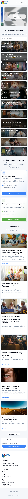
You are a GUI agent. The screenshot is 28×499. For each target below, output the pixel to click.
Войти (22, 2)
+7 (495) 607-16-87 (6, 473)
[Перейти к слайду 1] (11, 24)
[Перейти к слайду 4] (15, 24)
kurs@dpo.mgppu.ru (6, 476)
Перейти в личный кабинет (14, 446)
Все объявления (13, 434)
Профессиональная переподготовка (10, 465)
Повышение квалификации (8, 463)
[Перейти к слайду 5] (16, 24)
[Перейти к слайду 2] (13, 24)
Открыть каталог (13, 193)
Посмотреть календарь (13, 219)
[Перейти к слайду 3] (14, 24)
